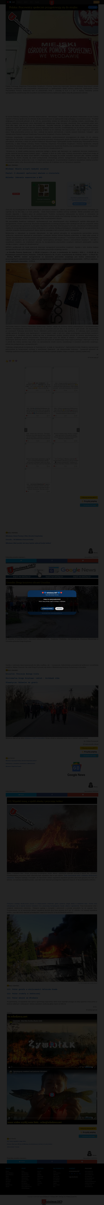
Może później (59, 608)
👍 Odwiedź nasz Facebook (47, 608)
